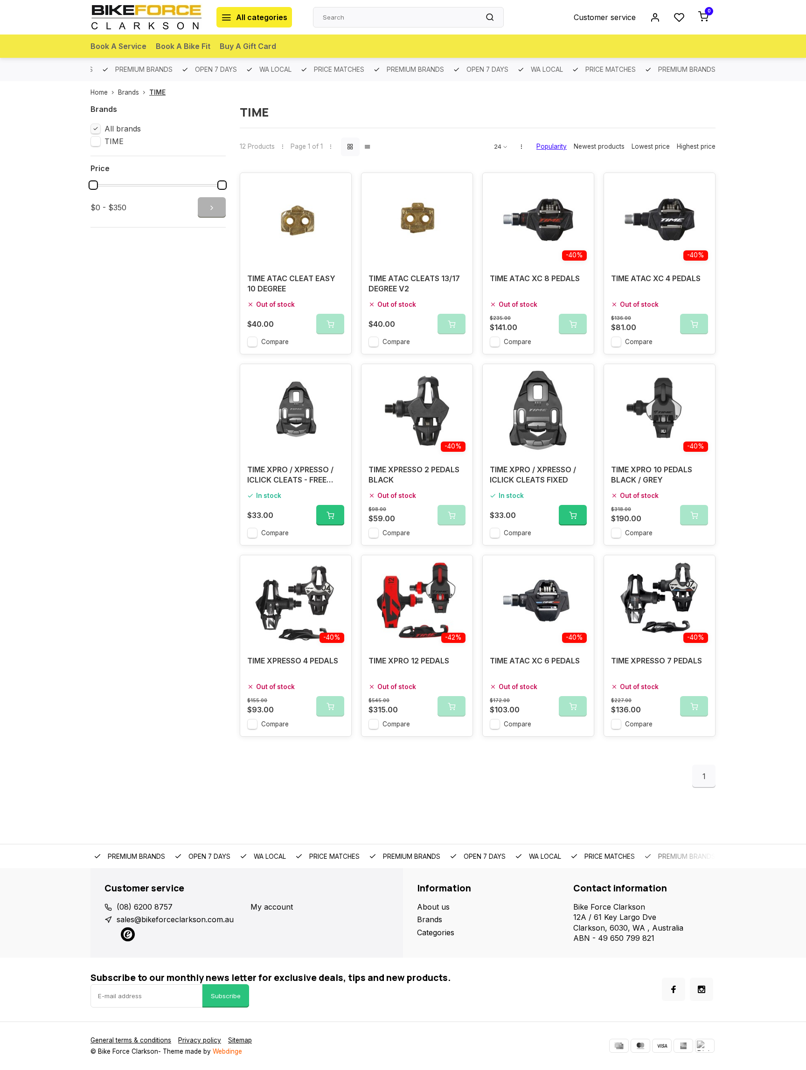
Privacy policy (199, 1040)
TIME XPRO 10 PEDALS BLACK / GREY (651, 474)
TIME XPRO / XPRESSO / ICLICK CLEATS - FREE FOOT (290, 476)
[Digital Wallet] (705, 1046)
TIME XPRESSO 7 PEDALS (656, 660)
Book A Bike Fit (183, 46)
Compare (275, 341)
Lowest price (651, 146)
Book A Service (118, 46)
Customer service (605, 17)
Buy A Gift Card (248, 46)
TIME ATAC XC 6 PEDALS (535, 660)
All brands (122, 128)
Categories (435, 932)
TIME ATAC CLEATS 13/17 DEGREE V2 (414, 283)
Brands (128, 92)
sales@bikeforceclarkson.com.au (175, 919)
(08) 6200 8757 (145, 906)
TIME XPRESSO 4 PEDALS (292, 660)
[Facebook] (673, 989)
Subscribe (226, 996)
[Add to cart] (330, 515)
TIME (157, 92)
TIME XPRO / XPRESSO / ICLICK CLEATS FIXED (533, 474)
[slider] (93, 185)
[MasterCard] (640, 1046)
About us (433, 906)
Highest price (696, 146)
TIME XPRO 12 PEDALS (408, 660)
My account (271, 906)
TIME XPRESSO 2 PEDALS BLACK (413, 474)
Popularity (551, 146)
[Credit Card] (619, 1046)
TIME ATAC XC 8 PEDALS (535, 278)
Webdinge (227, 1051)
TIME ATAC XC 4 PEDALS (656, 278)
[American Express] (683, 1046)
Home (99, 92)
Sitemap (240, 1040)
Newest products (599, 146)
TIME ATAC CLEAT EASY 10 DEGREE (291, 283)
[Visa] (662, 1046)
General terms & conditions (130, 1040)
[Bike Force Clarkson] (146, 17)
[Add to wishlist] (337, 187)
